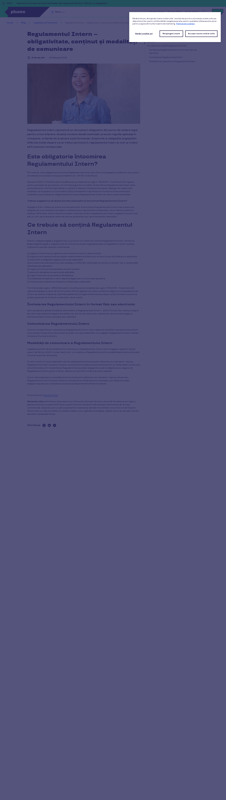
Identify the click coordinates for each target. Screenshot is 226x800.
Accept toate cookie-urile (201, 33)
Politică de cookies (185, 24)
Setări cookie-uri (144, 33)
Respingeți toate (171, 33)
